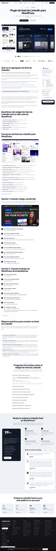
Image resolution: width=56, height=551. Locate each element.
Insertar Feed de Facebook (26, 532)
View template (9, 50)
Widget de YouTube (36, 531)
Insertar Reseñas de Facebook (27, 531)
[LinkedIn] (6, 531)
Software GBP (14, 524)
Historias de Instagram (37, 527)
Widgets (20, 2)
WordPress (47, 80)
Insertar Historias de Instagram (27, 524)
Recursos (33, 2)
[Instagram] (4, 531)
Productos (15, 2)
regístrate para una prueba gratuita (22, 377)
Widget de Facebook (36, 528)
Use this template (9, 48)
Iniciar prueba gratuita (24, 20)
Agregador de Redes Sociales (16, 527)
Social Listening (15, 530)
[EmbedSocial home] (4, 2)
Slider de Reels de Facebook (48, 527)
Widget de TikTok (36, 530)
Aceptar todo (45, 549)
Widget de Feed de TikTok (48, 525)
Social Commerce (15, 531)
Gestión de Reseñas (15, 533)
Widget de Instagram (36, 524)
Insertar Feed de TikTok (26, 534)
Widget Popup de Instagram (48, 524)
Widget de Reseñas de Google (38, 522)
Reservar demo (48, 83)
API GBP (14, 525)
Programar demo (32, 20)
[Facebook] (2, 531)
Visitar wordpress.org (45, 75)
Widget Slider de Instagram (48, 522)
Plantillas (25, 2)
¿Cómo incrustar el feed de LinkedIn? (50, 84)
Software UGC (14, 522)
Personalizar (39, 549)
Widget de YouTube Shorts (48, 534)
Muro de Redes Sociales (48, 532)
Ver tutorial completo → (5, 315)
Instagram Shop (36, 525)
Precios (29, 2)
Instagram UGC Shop (47, 528)
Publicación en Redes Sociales (16, 528)
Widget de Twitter (36, 533)
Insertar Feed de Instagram (26, 529)
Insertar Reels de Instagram (26, 525)
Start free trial (7, 457)
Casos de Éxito (4, 536)
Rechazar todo (33, 549)
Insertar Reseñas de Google (26, 522)
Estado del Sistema (4, 539)
